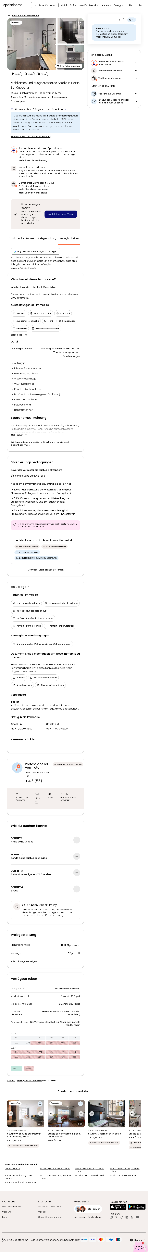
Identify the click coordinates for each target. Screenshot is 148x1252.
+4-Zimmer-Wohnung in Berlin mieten (55, 1177)
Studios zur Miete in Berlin (123, 1175)
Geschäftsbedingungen (50, 1217)
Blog (4, 1217)
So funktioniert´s (78, 5)
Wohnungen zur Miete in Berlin (55, 1168)
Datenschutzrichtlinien (49, 1206)
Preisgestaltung (47, 238)
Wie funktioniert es (11, 1206)
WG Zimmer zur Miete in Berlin (90, 1175)
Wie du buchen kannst (21, 238)
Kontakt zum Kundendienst (88, 1217)
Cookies (42, 1211)
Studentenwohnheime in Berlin (20, 1182)
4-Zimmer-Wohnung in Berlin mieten (19, 1177)
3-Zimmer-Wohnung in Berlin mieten (124, 1170)
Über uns (6, 1211)
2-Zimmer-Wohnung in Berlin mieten (89, 1170)
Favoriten (94, 5)
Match (64, 5)
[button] (131, 5)
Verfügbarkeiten (69, 238)
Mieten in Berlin (12, 1168)
